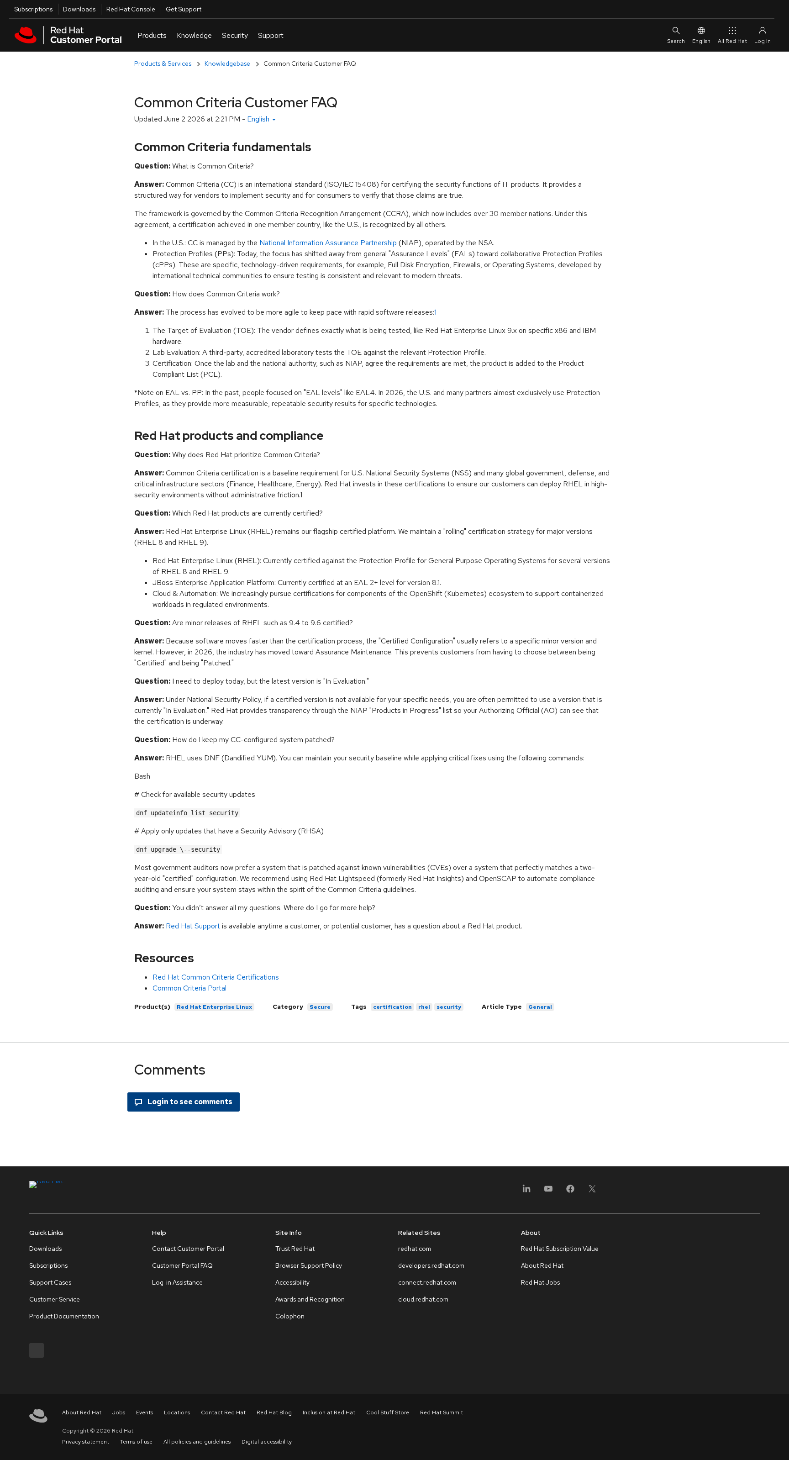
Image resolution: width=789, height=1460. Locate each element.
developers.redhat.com (431, 1265)
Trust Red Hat (295, 1248)
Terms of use (136, 1441)
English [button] (259, 119)
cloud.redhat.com (423, 1299)
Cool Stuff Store (387, 1412)
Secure (320, 1007)
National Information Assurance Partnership (328, 243)
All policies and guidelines (197, 1441)
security (449, 1007)
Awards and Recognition (310, 1299)
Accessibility (292, 1282)
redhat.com (414, 1248)
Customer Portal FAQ (182, 1265)
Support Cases (50, 1282)
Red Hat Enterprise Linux (214, 1007)
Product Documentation (64, 1316)
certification (392, 1007)
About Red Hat (542, 1265)
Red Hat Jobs (540, 1282)
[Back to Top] (779, 1443)
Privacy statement (85, 1441)
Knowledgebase (227, 63)
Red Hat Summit (441, 1412)
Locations (177, 1412)
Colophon (290, 1316)
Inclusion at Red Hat (329, 1412)
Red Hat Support (193, 926)
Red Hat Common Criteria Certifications (216, 977)
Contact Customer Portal (188, 1248)
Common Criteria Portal (189, 988)
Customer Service (54, 1299)
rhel (424, 1007)
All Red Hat (732, 41)
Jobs (118, 1412)
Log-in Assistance (177, 1282)
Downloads (79, 9)
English (701, 41)
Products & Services (162, 63)
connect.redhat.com (427, 1282)
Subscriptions (33, 9)
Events (144, 1412)
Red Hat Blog (274, 1412)
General (540, 1007)
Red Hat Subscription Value (560, 1248)
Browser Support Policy (308, 1265)
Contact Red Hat (223, 1412)
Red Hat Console (130, 9)
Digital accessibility (267, 1441)
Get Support (183, 9)
